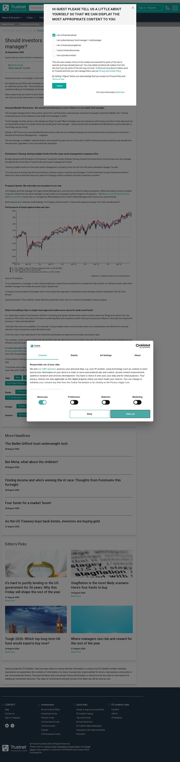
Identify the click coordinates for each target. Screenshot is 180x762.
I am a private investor (66, 55)
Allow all (130, 414)
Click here (120, 92)
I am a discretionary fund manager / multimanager (79, 40)
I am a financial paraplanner (69, 45)
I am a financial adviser (67, 35)
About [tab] (137, 355)
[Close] (133, 7)
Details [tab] (74, 355)
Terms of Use (58, 79)
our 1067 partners (47, 369)
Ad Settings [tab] (106, 355)
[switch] (74, 402)
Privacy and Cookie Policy (110, 71)
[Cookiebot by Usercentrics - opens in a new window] (138, 346)
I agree (59, 85)
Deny (89, 414)
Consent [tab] (42, 355)
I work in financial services (68, 50)
